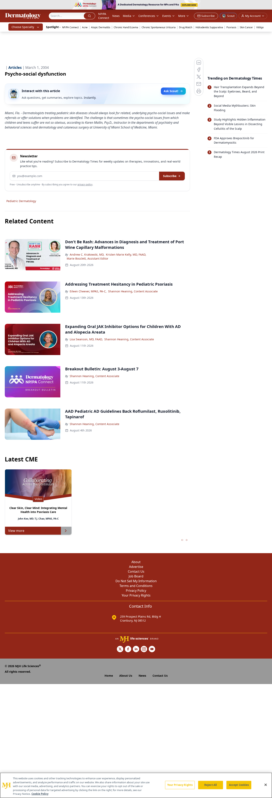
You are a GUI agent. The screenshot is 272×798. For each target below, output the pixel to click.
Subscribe (169, 176)
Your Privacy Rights (136, 595)
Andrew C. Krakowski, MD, (87, 254)
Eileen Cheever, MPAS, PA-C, (88, 291)
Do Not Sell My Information (136, 581)
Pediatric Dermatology (21, 201)
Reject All (210, 785)
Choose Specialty (23, 27)
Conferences (146, 16)
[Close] (265, 784)
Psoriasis (231, 27)
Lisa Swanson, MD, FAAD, (86, 339)
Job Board (136, 576)
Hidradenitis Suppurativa (209, 27)
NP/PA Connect (103, 16)
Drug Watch (185, 27)
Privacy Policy (136, 590)
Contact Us (136, 571)
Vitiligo (260, 27)
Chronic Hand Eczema (126, 27)
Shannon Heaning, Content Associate (133, 291)
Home (109, 675)
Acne (85, 27)
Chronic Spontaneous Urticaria (159, 27)
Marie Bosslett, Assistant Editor (87, 258)
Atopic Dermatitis (100, 27)
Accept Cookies (239, 785)
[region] (136, 785)
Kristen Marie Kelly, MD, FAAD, (126, 254)
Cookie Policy (39, 794)
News (116, 16)
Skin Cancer (246, 27)
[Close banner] (267, 5)
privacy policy (84, 184)
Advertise (136, 566)
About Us (125, 675)
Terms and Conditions (136, 586)
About (136, 562)
